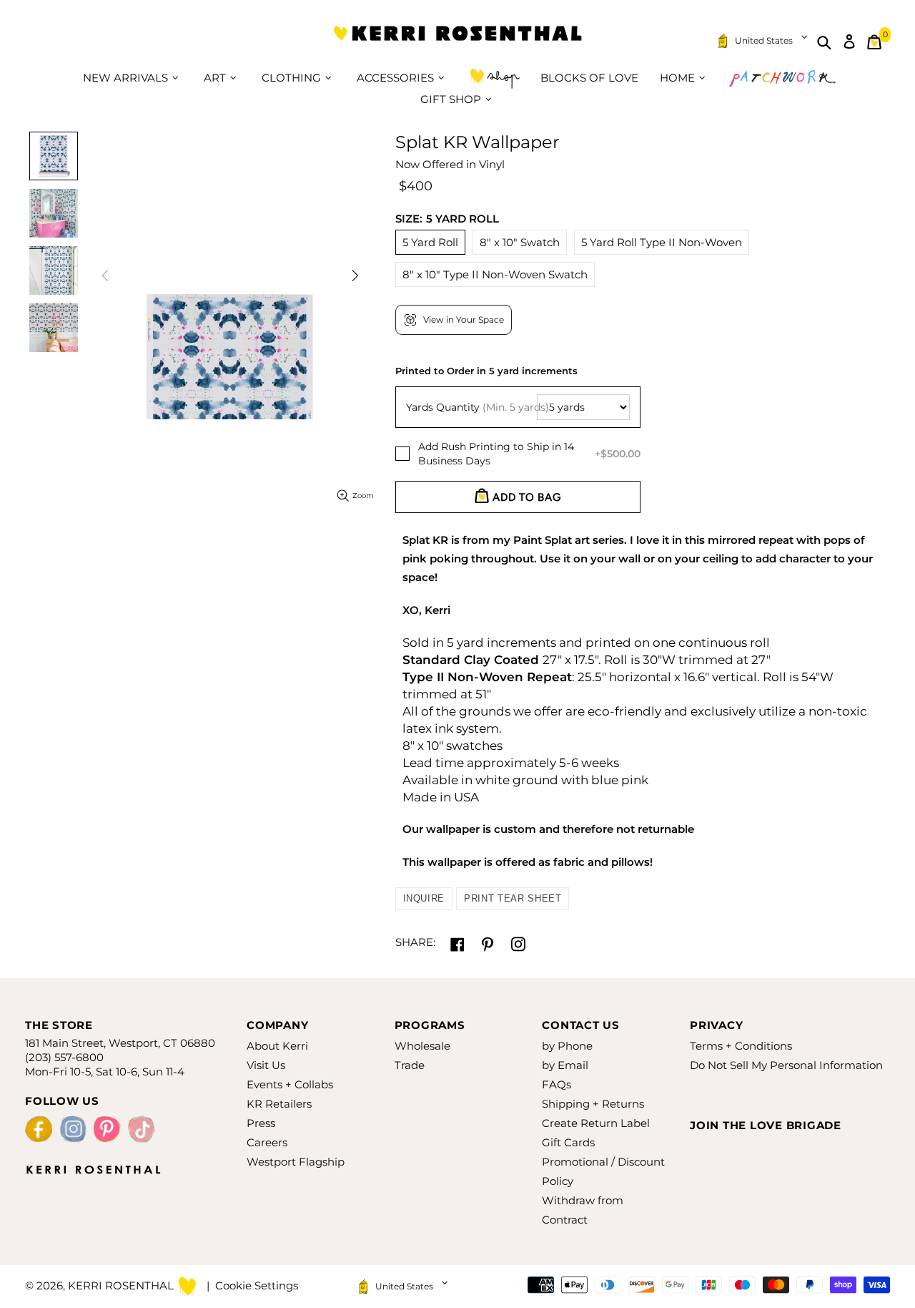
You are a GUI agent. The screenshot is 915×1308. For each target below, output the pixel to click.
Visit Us (266, 1065)
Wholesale (422, 1046)
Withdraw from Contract (582, 1210)
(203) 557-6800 (64, 1057)
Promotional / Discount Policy (603, 1171)
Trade (410, 1065)
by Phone (567, 1046)
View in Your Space (463, 319)
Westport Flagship (296, 1161)
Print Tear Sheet (512, 898)
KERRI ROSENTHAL (457, 41)
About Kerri (277, 1046)
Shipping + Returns (593, 1104)
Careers (267, 1142)
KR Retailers (279, 1104)
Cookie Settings (256, 1285)
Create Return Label (596, 1123)
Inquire (424, 898)
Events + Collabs (290, 1084)
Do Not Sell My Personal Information (786, 1065)
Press (261, 1123)
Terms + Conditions (741, 1046)
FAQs (556, 1084)
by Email (565, 1065)
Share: (415, 942)
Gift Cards (568, 1142)
